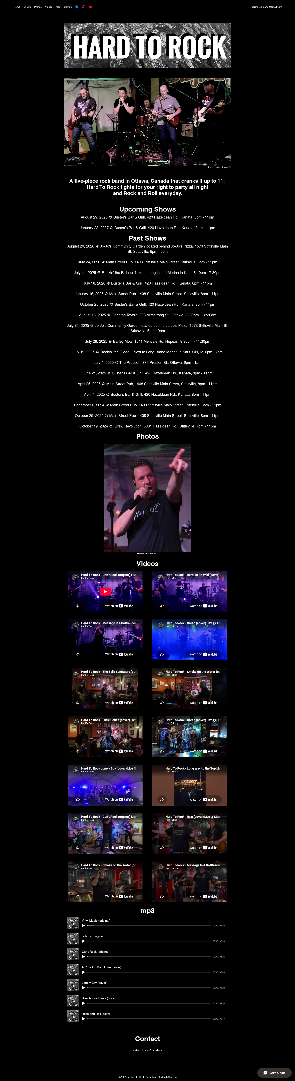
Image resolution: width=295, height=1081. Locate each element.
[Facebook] (77, 7)
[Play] (83, 925)
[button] (147, 498)
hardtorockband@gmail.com (266, 6)
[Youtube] (90, 7)
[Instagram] (84, 7)
